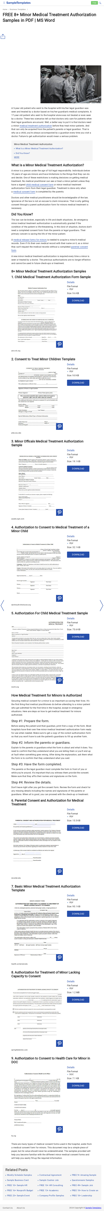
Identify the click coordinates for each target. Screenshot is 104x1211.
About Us (21, 1208)
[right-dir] (101, 605)
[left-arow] (2, 605)
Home (5, 9)
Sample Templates (93, 1208)
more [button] (16, 157)
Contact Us (8, 1208)
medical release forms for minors (30, 239)
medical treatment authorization (36, 125)
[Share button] (3, 36)
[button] (100, 2)
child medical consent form (39, 184)
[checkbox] (4, 2)
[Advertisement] (25, 84)
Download (78, 300)
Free (94, 3)
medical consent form (24, 191)
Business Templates (18, 9)
